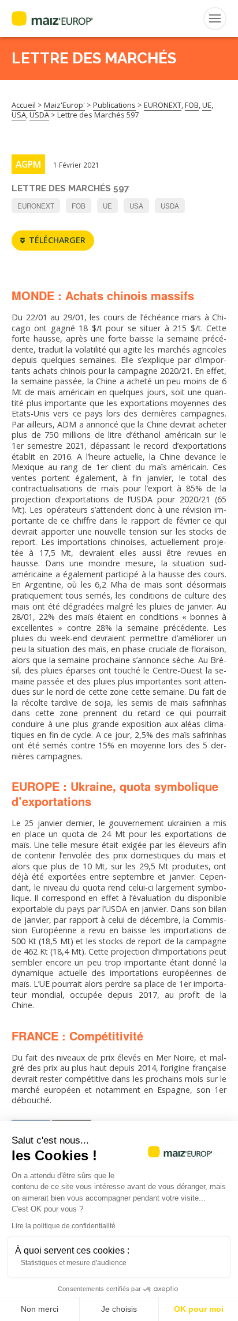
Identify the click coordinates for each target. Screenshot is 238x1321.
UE (107, 205)
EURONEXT (35, 205)
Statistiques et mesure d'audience (74, 1263)
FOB (78, 205)
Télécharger (57, 239)
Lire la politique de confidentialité (64, 1226)
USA (136, 205)
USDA (170, 205)
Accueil (24, 105)
